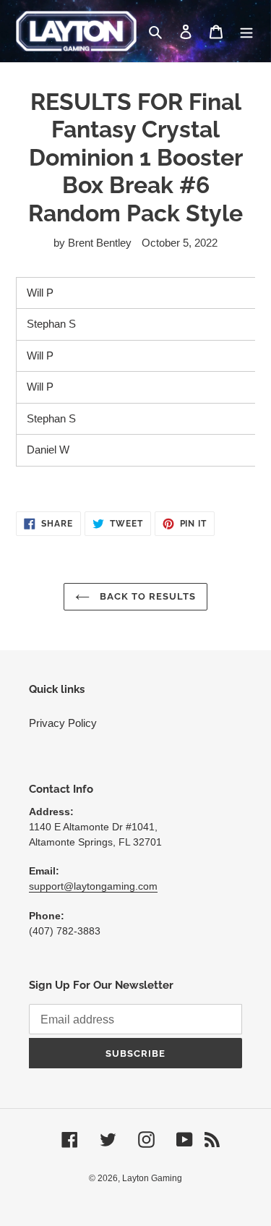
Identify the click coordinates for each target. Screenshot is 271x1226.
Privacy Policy (63, 723)
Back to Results (147, 596)
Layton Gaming (152, 1178)
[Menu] (246, 31)
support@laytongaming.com (93, 886)
